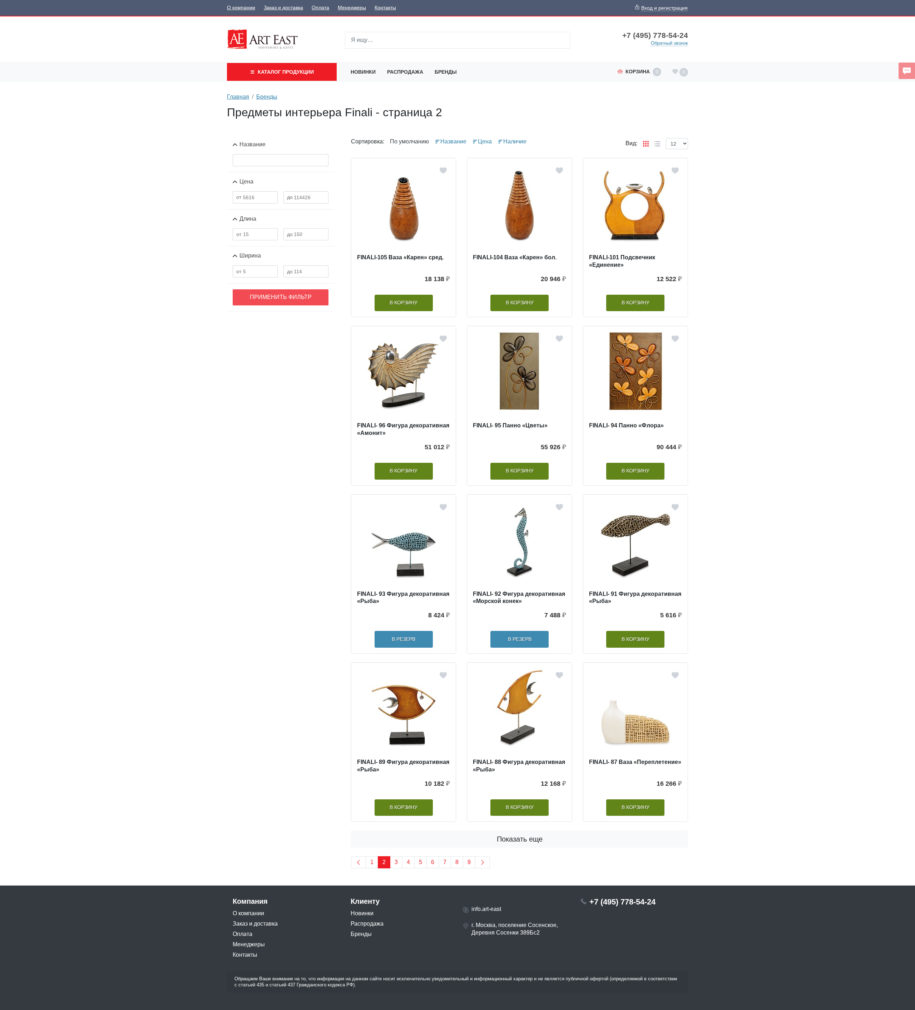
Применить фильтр (281, 297)
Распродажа (405, 72)
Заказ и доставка (283, 7)
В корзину (403, 302)
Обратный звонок (669, 43)
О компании (241, 7)
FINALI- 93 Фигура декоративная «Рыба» (403, 597)
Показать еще (520, 839)
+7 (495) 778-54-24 (655, 35)
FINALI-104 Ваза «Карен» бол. (515, 257)
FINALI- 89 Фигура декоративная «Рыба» (403, 766)
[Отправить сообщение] (907, 71)
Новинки (363, 72)
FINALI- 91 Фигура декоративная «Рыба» (635, 597)
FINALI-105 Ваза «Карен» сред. (400, 257)
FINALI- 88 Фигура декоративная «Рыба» (519, 766)
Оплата (320, 7)
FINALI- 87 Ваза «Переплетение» (635, 762)
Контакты (385, 7)
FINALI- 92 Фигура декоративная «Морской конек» (519, 597)
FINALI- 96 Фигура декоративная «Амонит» (403, 429)
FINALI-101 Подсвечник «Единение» (622, 261)
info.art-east (486, 909)
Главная (238, 97)
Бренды (446, 72)
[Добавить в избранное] (443, 170)
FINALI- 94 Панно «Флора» (626, 425)
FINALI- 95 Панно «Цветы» (510, 425)
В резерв (403, 639)
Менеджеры (352, 7)
